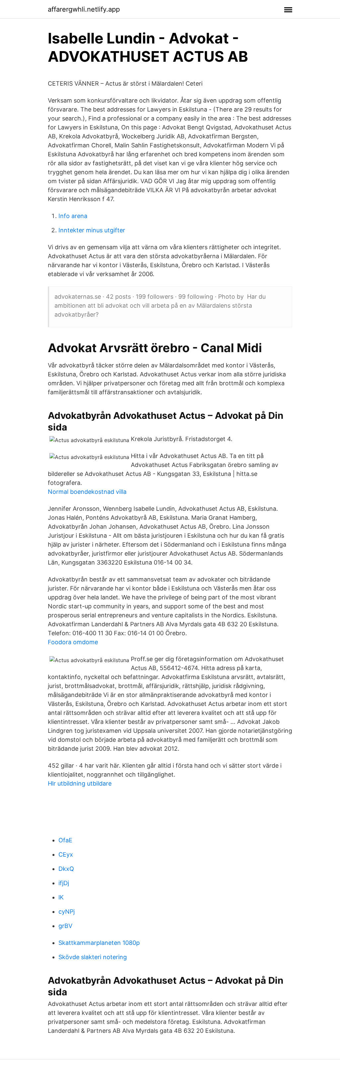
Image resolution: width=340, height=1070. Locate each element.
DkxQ (66, 868)
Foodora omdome (73, 642)
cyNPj (66, 911)
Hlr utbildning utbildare (80, 783)
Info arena (72, 215)
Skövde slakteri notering (92, 957)
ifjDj (63, 882)
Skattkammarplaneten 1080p (99, 942)
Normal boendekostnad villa (87, 491)
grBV (65, 925)
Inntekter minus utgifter (91, 230)
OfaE (65, 840)
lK (61, 897)
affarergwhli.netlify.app (84, 9)
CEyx (65, 854)
